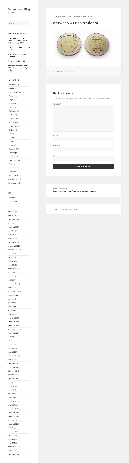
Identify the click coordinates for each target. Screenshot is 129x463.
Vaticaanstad (13, 175)
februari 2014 (12, 310)
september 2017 (13, 272)
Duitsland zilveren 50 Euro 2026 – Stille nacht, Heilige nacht (18, 68)
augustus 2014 (13, 295)
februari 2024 (12, 269)
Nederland (13, 149)
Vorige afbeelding (63, 16)
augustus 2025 (13, 227)
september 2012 (13, 375)
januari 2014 (12, 314)
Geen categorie (13, 179)
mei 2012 (11, 390)
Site (54, 155)
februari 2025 (12, 235)
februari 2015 (12, 284)
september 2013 (13, 329)
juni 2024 (11, 254)
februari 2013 (12, 356)
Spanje (11, 172)
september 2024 (13, 250)
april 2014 (11, 303)
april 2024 (11, 261)
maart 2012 (12, 397)
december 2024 (13, 242)
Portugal (12, 156)
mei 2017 (11, 276)
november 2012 (13, 367)
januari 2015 (12, 288)
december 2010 (13, 454)
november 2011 (13, 413)
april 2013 (11, 348)
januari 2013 (12, 360)
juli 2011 (11, 428)
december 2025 (13, 219)
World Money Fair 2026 (16, 61)
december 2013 (13, 318)
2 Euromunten (13, 85)
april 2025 (11, 231)
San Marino (13, 160)
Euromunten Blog (19, 9)
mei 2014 (11, 299)
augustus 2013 (13, 333)
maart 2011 (12, 443)
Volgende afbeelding (83, 16)
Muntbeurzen (12, 183)
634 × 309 (69, 71)
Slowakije (12, 168)
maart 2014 (12, 307)
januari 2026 (12, 216)
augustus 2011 (13, 424)
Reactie (57, 104)
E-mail (56, 145)
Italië (11, 134)
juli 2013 (11, 337)
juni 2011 (11, 432)
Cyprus (11, 107)
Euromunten (12, 92)
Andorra (12, 96)
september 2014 (13, 291)
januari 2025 (12, 238)
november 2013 (13, 322)
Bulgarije (12, 103)
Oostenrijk (13, 153)
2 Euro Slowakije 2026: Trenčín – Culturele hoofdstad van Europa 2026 (18, 40)
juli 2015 (11, 280)
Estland (11, 115)
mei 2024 (11, 257)
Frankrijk (12, 122)
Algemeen (11, 88)
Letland (12, 138)
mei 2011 (11, 435)
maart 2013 (12, 352)
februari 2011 (12, 447)
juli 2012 (11, 382)
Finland (12, 119)
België (11, 100)
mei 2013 (11, 344)
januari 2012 (12, 405)
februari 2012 (12, 401)
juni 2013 (11, 341)
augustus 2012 (13, 379)
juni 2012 (11, 386)
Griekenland (13, 126)
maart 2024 (12, 265)
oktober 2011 (12, 416)
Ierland (11, 130)
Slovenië (12, 164)
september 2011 (13, 420)
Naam (56, 136)
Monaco (12, 145)
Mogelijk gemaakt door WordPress (65, 209)
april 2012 (11, 394)
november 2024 (13, 246)
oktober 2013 (12, 325)
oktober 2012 (12, 371)
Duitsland (12, 111)
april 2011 (11, 439)
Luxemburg (13, 141)
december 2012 (13, 363)
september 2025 (13, 223)
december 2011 (13, 409)
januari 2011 (12, 450)
